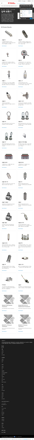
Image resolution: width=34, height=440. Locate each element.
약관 (2, 436)
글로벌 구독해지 (20, 436)
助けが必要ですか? (4, 404)
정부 (2, 380)
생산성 (2, 352)
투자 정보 (3, 413)
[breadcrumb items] (1, 9)
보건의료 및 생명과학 (4, 372)
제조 (2, 375)
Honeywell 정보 (4, 408)
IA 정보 (2, 409)
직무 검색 (3, 420)
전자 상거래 (3, 379)
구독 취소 (3, 427)
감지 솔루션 (3, 390)
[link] (8, 46)
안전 (2, 353)
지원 (2, 426)
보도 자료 (3, 412)
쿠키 (16, 436)
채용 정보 (3, 419)
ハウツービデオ (4, 403)
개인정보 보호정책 (5, 436)
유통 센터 (3, 376)
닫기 (31, 18)
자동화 (2, 350)
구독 (2, 346)
